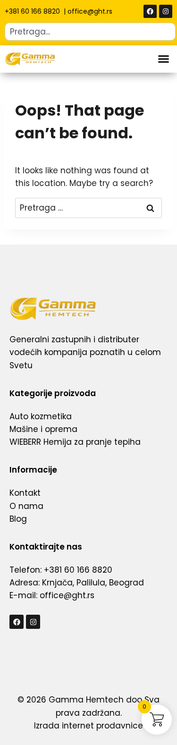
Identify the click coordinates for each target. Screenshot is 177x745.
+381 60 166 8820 (33, 11)
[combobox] (90, 32)
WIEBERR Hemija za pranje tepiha (75, 442)
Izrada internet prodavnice (88, 725)
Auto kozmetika (40, 416)
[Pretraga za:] (88, 207)
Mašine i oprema (43, 429)
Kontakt (25, 493)
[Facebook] (150, 11)
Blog (18, 519)
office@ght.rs (89, 11)
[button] (164, 59)
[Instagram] (165, 11)
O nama (26, 506)
